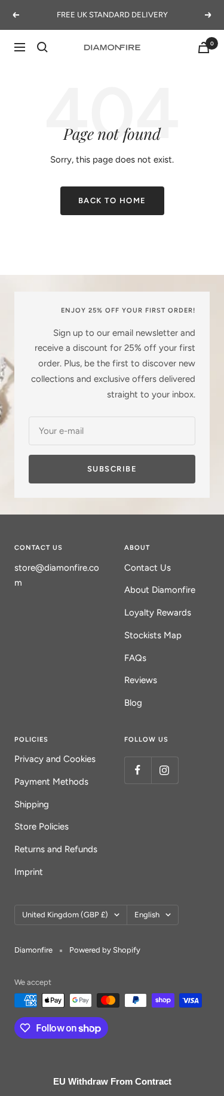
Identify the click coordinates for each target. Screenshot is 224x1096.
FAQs (135, 658)
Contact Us (147, 567)
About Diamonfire (159, 589)
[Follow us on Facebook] (137, 770)
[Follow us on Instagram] (164, 770)
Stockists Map (153, 635)
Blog (133, 702)
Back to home (112, 200)
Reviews (140, 680)
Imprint (28, 872)
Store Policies (41, 826)
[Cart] (204, 47)
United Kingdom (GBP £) (65, 914)
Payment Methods (51, 781)
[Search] (42, 47)
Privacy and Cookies (55, 759)
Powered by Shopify (104, 949)
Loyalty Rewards (157, 612)
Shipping (31, 804)
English (146, 914)
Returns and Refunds (55, 849)
